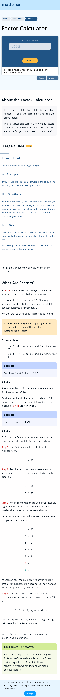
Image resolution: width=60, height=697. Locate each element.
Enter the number (30, 40)
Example (53, 78)
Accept (30, 694)
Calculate (30, 60)
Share (41, 78)
